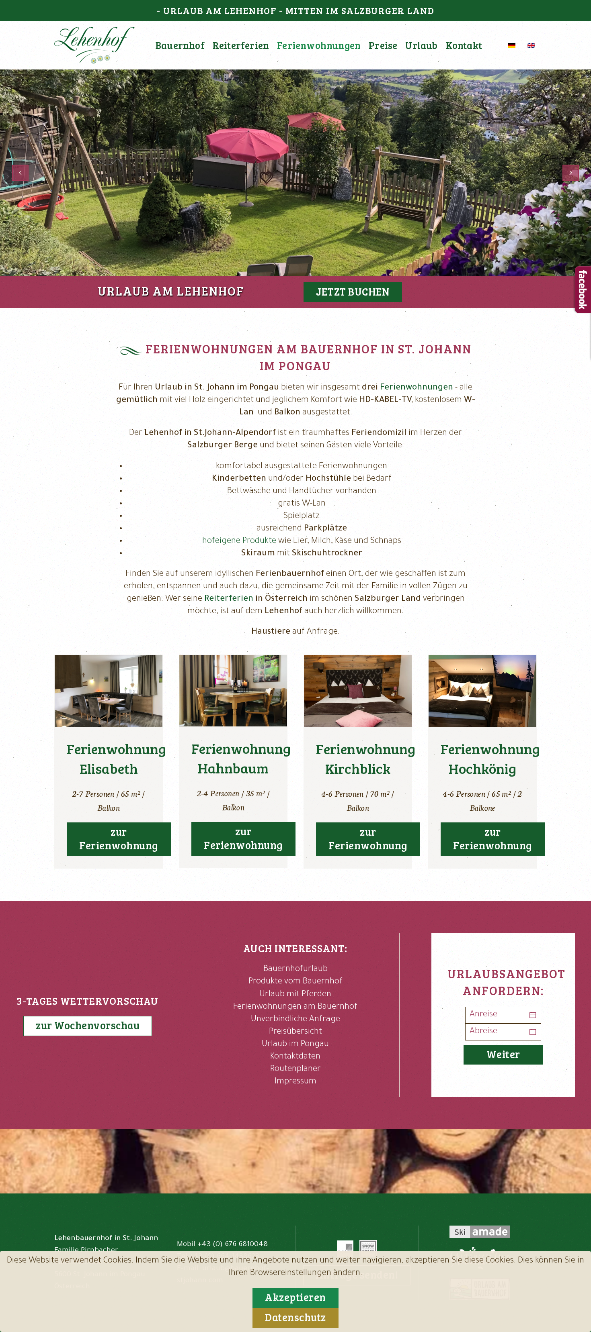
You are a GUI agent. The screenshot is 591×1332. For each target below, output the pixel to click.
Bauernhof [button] (180, 45)
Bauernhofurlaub (295, 969)
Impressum (295, 1082)
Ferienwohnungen (416, 388)
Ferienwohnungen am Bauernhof (295, 1007)
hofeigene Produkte (239, 541)
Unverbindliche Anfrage (295, 1019)
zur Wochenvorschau (88, 1025)
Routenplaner (295, 1069)
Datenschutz (295, 1317)
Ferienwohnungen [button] (319, 45)
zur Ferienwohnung (118, 838)
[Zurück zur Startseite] (94, 45)
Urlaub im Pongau (295, 1044)
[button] (20, 173)
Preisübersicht (295, 1032)
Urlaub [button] (421, 45)
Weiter (503, 1054)
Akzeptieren (295, 1297)
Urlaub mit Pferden (295, 995)
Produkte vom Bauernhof (295, 982)
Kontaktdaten (295, 1057)
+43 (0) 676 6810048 (232, 1245)
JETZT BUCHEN (353, 291)
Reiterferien (241, 45)
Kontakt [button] (464, 45)
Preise (383, 45)
